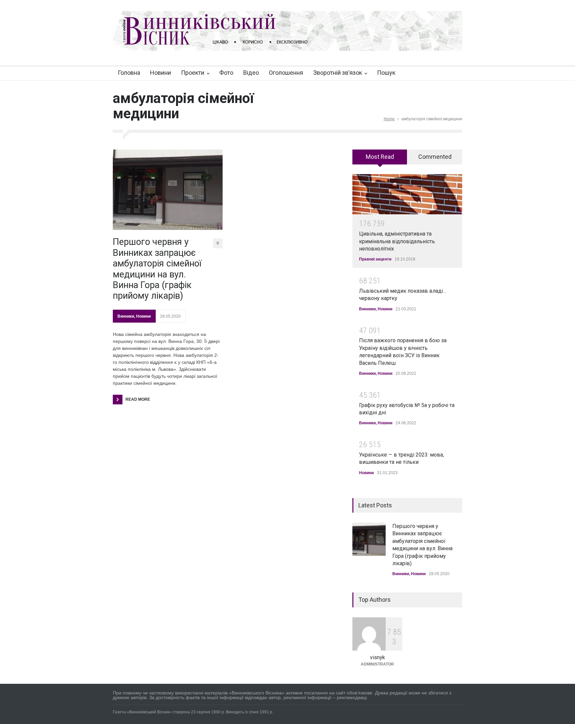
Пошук (386, 72)
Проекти (192, 72)
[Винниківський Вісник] (287, 39)
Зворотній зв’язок (337, 72)
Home (389, 119)
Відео (251, 72)
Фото (226, 72)
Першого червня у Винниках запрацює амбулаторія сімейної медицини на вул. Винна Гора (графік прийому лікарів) (157, 269)
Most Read (380, 156)
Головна (129, 72)
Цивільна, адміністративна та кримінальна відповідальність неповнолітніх (397, 241)
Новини (160, 72)
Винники (125, 316)
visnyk (377, 657)
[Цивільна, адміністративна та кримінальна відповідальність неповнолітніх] (407, 194)
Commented (435, 156)
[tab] (379, 159)
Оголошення (286, 72)
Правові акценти (375, 259)
